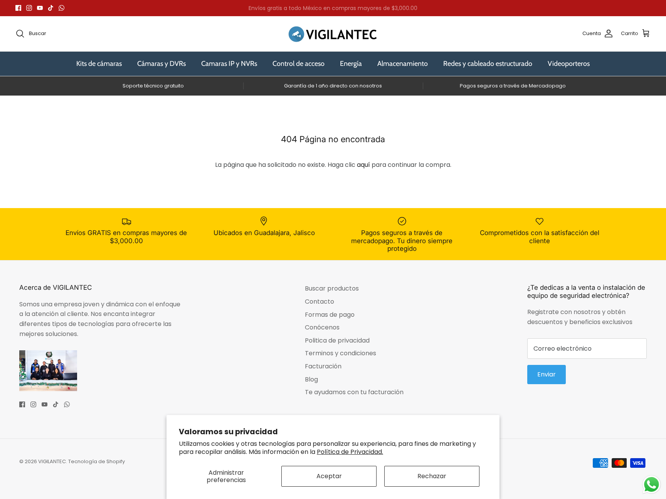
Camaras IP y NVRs (229, 63)
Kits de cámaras (99, 63)
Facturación (323, 366)
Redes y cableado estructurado (487, 63)
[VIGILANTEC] (333, 34)
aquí (363, 164)
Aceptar (329, 476)
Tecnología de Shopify (96, 461)
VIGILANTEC (52, 461)
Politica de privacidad (337, 340)
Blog (311, 379)
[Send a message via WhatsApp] (651, 484)
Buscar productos (332, 288)
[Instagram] (29, 8)
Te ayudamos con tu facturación (354, 392)
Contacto (319, 301)
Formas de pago (330, 314)
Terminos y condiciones (340, 353)
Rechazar (431, 476)
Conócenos (322, 327)
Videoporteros (569, 63)
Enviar (546, 374)
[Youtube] (40, 8)
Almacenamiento (402, 63)
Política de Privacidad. (350, 451)
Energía (351, 63)
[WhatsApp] (61, 8)
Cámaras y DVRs (161, 63)
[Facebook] (18, 8)
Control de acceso (298, 63)
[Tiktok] (51, 8)
